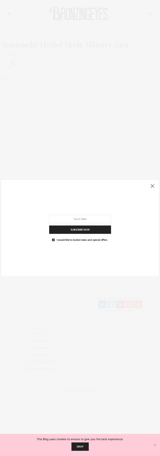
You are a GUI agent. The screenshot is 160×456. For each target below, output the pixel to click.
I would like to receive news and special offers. (82, 240)
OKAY (80, 446)
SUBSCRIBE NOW (80, 229)
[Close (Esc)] (152, 186)
